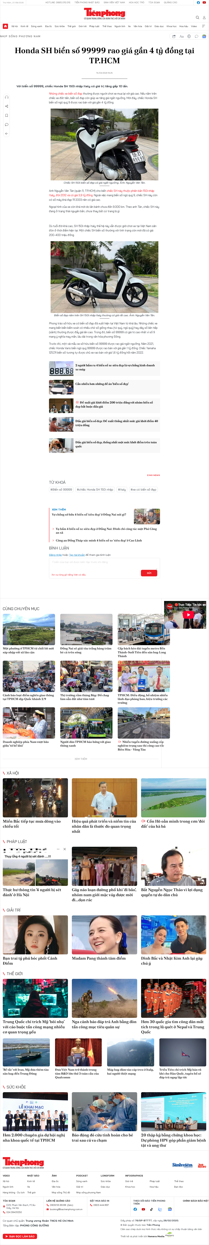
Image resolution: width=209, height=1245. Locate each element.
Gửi (149, 573)
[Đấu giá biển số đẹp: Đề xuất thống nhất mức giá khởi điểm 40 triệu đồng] (61, 424)
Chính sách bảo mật (196, 1200)
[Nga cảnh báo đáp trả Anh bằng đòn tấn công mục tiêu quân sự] (104, 998)
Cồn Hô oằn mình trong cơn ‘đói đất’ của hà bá (173, 824)
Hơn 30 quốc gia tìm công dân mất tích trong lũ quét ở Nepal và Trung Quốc (172, 1026)
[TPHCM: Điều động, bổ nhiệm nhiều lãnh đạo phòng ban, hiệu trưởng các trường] (144, 676)
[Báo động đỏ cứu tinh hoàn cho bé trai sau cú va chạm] (104, 1111)
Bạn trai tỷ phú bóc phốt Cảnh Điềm (30, 961)
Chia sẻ (6, 106)
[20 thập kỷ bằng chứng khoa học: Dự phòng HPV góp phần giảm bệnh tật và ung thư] (173, 1111)
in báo (189, 36)
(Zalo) (70, 1205)
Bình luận (6, 124)
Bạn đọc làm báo (21, 1236)
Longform (107, 1175)
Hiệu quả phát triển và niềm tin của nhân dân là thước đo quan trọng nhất (104, 826)
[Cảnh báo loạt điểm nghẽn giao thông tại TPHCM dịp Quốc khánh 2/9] (29, 676)
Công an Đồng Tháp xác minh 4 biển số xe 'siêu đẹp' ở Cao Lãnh (99, 540)
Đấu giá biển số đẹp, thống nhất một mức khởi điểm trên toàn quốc (116, 444)
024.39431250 (14, 1212)
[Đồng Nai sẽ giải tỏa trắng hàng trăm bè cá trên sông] (86, 629)
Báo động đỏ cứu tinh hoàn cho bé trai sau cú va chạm (102, 1137)
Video (194, 26)
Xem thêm (203, 26)
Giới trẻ (83, 26)
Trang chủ (5, 26)
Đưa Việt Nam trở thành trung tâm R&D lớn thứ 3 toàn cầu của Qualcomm (77, 1073)
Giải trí (148, 26)
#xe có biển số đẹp (143, 489)
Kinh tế (24, 26)
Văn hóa (138, 26)
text (181, 36)
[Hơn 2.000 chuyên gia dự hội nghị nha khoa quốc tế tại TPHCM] (35, 1111)
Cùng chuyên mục (21, 608)
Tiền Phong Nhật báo (87, 2)
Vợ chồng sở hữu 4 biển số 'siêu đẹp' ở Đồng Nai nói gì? (89, 514)
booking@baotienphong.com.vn (66, 1209)
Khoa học (172, 26)
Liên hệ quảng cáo (58, 1200)
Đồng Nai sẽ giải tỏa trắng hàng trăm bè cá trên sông (85, 650)
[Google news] (171, 1209)
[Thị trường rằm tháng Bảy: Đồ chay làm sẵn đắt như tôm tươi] (86, 676)
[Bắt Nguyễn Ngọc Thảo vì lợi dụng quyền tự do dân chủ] (173, 866)
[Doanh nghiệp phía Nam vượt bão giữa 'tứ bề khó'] (29, 723)
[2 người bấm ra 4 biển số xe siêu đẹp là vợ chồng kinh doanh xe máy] (61, 368)
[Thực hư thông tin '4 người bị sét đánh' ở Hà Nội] (35, 866)
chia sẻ (174, 36)
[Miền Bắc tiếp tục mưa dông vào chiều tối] (35, 797)
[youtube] (204, 2)
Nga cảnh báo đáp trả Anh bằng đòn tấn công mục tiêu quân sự (104, 1024)
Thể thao (107, 26)
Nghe (6, 97)
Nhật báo (33, 1175)
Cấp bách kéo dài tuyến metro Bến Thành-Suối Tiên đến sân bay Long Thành (142, 652)
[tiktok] (153, 1209)
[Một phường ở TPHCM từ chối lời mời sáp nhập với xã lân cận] (29, 629)
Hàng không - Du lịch (14, 1192)
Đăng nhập (55, 554)
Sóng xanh (36, 26)
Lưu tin (6, 115)
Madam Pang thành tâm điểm (99, 958)
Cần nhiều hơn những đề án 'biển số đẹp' (102, 384)
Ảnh (54, 1175)
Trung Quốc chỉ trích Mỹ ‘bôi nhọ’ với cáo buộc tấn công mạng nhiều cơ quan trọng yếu (34, 1026)
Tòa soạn (154, 2)
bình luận (196, 36)
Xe (129, 26)
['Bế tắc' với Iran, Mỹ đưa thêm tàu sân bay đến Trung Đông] (26, 1052)
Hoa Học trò (136, 2)
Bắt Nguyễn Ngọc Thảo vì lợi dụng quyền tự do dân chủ (172, 892)
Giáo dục (159, 26)
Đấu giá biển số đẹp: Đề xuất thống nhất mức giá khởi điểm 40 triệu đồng (116, 423)
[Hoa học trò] (202, 1166)
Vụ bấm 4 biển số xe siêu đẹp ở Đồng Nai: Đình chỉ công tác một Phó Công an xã (106, 530)
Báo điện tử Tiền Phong (104, 14)
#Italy (122, 489)
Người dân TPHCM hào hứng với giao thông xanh (85, 743)
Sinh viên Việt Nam (114, 2)
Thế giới (71, 26)
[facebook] (198, 2)
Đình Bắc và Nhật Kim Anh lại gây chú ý (171, 961)
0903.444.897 (101, 1205)
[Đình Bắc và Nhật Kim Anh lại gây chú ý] (173, 935)
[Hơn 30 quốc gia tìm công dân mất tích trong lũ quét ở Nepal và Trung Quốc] (173, 998)
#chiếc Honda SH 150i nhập (95, 489)
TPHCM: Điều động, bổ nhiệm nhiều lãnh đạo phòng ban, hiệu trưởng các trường (143, 699)
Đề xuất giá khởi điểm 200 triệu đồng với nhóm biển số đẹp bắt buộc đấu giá (114, 404)
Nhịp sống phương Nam (20, 36)
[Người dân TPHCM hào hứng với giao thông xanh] (86, 723)
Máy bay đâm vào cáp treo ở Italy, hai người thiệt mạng (130, 1071)
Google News (204, 36)
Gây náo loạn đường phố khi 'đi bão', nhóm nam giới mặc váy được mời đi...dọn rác (104, 894)
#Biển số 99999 (61, 489)
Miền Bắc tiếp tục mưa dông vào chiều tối (32, 824)
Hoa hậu (183, 26)
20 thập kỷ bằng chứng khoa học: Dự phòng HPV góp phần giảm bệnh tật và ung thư (173, 1140)
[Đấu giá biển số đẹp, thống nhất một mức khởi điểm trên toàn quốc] (61, 445)
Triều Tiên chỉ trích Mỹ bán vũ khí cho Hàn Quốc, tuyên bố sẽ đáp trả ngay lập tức (180, 1073)
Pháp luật (94, 26)
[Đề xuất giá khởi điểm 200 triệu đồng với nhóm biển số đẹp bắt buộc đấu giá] (61, 405)
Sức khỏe (60, 26)
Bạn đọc (178, 1186)
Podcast (82, 1175)
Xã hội (14, 26)
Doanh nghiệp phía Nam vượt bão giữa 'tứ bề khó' (26, 743)
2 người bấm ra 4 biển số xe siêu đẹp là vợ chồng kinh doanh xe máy (115, 367)
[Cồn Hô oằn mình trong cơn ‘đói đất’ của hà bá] (173, 797)
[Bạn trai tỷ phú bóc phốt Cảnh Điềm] (35, 935)
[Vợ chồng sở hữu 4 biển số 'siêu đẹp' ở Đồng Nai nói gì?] (147, 516)
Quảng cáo (170, 2)
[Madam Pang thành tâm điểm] (104, 935)
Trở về (6, 133)
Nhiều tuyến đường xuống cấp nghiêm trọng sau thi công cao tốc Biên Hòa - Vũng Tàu (141, 745)
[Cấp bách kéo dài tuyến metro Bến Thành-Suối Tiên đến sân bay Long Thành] (144, 629)
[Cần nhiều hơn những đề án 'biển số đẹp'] (61, 387)
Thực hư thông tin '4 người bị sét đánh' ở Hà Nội (32, 892)
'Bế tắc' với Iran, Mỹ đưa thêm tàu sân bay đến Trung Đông (26, 1071)
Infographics (134, 1175)
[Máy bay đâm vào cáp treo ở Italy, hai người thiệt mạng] (130, 1052)
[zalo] (162, 1209)
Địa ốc (48, 26)
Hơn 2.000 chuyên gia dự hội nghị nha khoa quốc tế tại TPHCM (34, 1137)
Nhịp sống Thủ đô (61, 1192)
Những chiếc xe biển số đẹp (66, 93)
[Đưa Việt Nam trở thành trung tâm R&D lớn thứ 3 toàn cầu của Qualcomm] (78, 1052)
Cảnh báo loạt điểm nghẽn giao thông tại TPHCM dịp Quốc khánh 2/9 (28, 697)
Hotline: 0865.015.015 (58, 2)
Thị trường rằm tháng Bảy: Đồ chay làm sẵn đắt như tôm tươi (84, 697)
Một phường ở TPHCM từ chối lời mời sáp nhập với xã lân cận (28, 650)
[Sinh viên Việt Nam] (182, 1166)
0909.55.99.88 (58, 1205)
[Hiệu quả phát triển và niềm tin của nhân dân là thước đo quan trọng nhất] (104, 797)
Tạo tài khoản (77, 554)
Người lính (120, 26)
